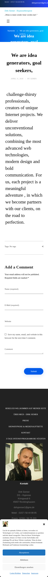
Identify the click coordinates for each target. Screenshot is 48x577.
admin (33, 79)
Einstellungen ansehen (24, 567)
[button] (44, 524)
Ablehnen (24, 560)
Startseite (11, 31)
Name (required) (11, 289)
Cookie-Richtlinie (15, 573)
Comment (9, 349)
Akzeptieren (24, 553)
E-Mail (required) (12, 305)
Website (8, 321)
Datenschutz (26, 573)
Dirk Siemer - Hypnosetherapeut (18, 11)
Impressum (34, 573)
